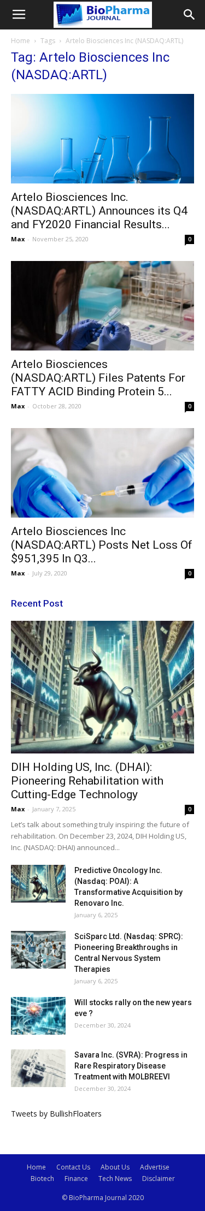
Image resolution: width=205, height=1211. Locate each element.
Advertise (154, 1167)
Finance (76, 1178)
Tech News (115, 1178)
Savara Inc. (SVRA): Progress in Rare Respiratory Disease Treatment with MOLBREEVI (131, 1065)
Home (20, 40)
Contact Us (73, 1167)
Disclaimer (158, 1178)
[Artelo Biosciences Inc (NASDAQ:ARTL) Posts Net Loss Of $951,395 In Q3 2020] (102, 473)
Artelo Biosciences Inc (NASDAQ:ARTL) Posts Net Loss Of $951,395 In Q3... (101, 545)
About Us (115, 1167)
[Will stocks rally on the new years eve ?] (38, 1016)
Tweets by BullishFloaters (56, 1113)
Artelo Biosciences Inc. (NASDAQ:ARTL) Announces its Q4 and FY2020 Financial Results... (99, 211)
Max (18, 239)
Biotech (42, 1178)
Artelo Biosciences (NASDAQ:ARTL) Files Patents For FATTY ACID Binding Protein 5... (98, 378)
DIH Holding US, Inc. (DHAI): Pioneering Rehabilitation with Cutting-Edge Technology (87, 781)
